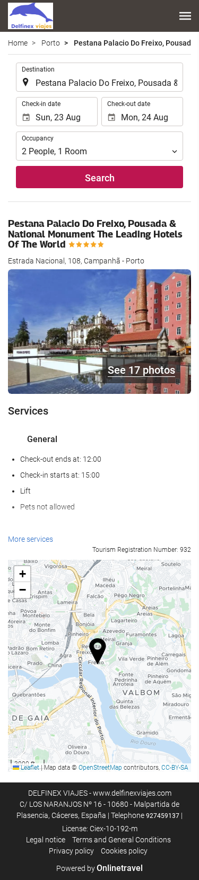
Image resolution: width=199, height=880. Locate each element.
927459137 (162, 816)
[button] (185, 16)
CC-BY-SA (174, 767)
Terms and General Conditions (121, 839)
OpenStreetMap (100, 767)
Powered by (99, 868)
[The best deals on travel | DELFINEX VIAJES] (30, 16)
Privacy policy (71, 851)
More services (30, 539)
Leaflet (29, 767)
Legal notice (45, 839)
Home (18, 43)
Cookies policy (124, 851)
